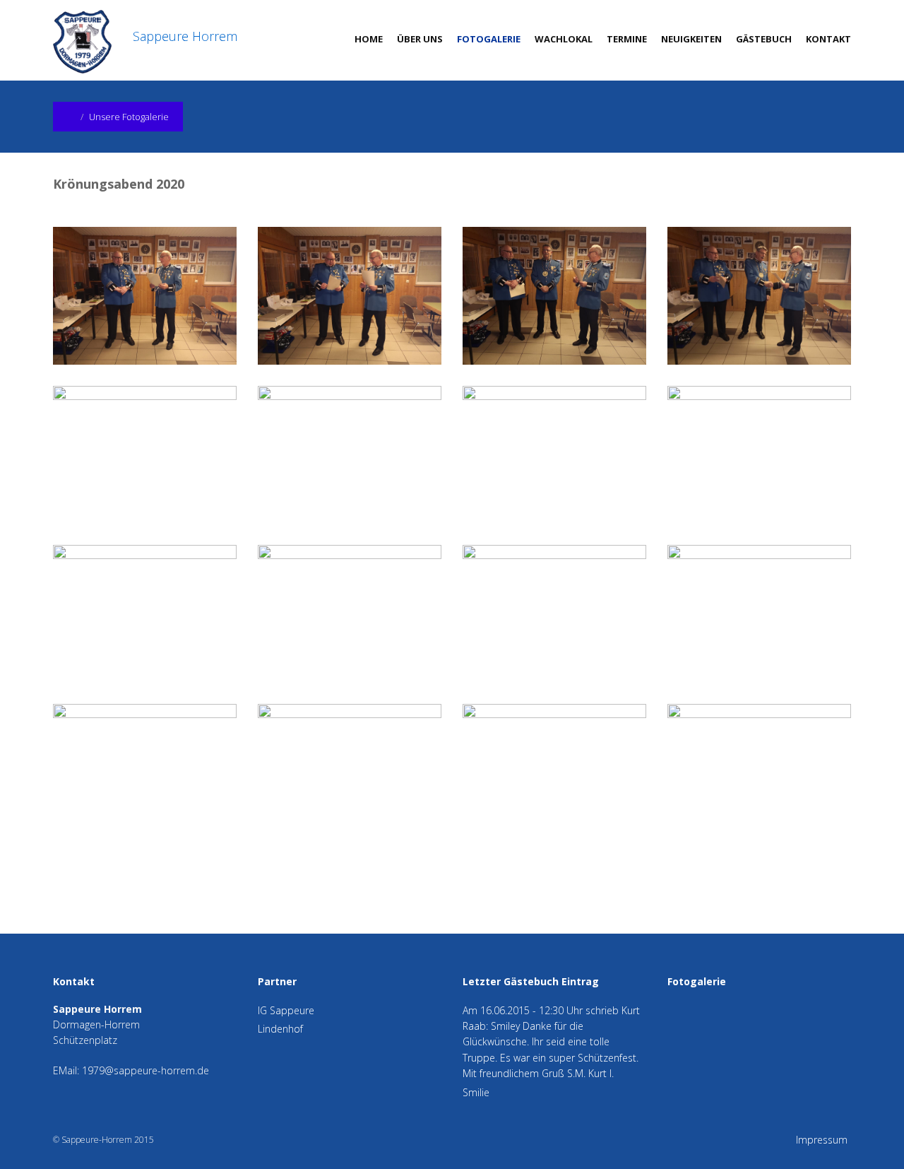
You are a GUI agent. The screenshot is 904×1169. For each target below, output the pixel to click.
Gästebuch (764, 39)
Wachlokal (564, 39)
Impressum (822, 1139)
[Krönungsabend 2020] (156, 296)
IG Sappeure (286, 1010)
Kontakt (828, 39)
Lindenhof (280, 1028)
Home (369, 39)
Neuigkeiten (691, 39)
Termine (627, 39)
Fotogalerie (489, 39)
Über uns (420, 39)
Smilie (476, 1092)
